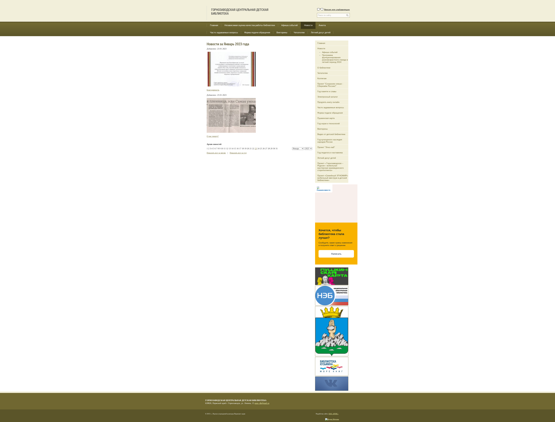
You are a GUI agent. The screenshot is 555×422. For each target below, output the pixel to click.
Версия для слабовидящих (337, 9)
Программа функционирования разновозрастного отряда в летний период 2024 (335, 58)
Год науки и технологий (328, 123)
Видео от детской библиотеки (331, 134)
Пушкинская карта (326, 118)
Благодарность (213, 90)
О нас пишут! (213, 136)
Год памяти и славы (326, 91)
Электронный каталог (327, 97)
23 (256, 149)
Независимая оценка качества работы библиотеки (249, 25)
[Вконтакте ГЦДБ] (331, 383)
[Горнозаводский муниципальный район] (331, 330)
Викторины (281, 32)
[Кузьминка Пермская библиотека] (331, 366)
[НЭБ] (331, 295)
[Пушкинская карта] (331, 275)
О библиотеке (323, 68)
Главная (214, 25)
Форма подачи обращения (257, 32)
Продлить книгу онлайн (328, 102)
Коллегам (321, 78)
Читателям (299, 32)
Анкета (322, 25)
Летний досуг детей (320, 32)
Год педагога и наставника (330, 152)
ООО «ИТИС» (333, 414)
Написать (336, 254)
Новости (308, 25)
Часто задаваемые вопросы (224, 32)
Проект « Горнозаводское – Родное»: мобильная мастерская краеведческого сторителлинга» (330, 166)
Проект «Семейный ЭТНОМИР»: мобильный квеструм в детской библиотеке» (332, 177)
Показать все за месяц (216, 153)
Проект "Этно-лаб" (326, 147)
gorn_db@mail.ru (262, 403)
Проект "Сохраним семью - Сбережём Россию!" (330, 85)
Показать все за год (238, 153)
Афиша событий (289, 25)
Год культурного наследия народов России (329, 140)
